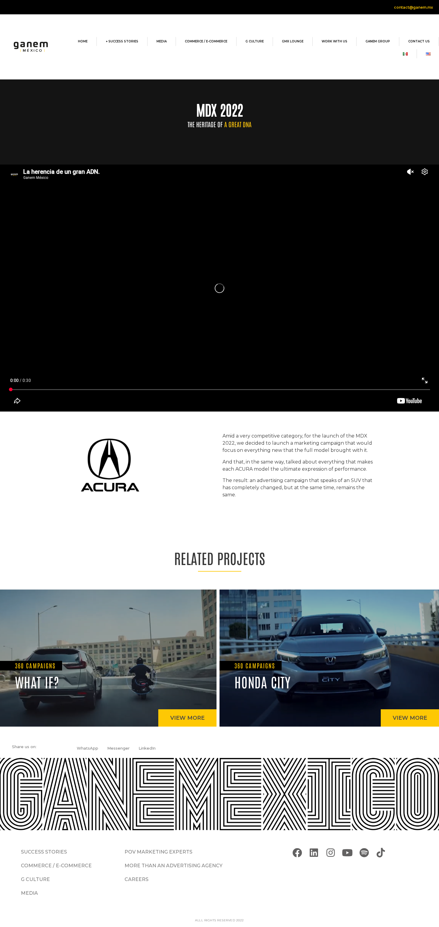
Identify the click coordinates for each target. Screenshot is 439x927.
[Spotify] (364, 852)
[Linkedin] (313, 852)
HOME (83, 41)
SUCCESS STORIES (44, 852)
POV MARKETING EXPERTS (158, 852)
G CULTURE (254, 41)
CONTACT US (419, 41)
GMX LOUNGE (292, 41)
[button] (87, 748)
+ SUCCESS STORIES (122, 41)
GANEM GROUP (378, 41)
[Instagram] (330, 852)
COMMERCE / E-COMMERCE (206, 41)
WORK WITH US (334, 41)
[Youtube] (347, 852)
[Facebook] (297, 852)
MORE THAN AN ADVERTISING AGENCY (173, 865)
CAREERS (136, 879)
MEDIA (161, 41)
